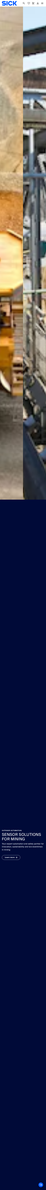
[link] (9, 3)
